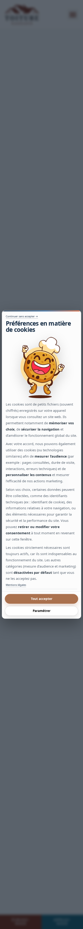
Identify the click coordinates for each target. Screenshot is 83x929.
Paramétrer (41, 611)
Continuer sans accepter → (22, 316)
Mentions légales (16, 585)
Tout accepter (41, 599)
